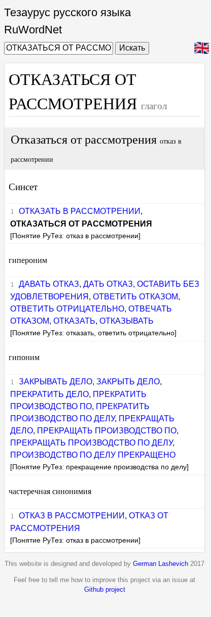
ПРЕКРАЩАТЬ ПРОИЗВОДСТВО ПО (107, 430)
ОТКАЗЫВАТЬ (126, 321)
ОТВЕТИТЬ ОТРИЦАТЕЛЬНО (67, 308)
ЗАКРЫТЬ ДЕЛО (128, 381)
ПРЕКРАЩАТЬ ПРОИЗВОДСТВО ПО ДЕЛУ (91, 442)
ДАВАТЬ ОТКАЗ (49, 284)
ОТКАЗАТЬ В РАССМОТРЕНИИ (79, 211)
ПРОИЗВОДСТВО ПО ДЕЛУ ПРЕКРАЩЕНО (92, 455)
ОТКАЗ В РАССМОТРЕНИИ (72, 515)
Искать (132, 47)
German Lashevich (160, 563)
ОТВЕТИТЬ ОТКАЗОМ (135, 296)
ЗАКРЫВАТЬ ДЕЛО (55, 381)
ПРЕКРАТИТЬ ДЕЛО (49, 394)
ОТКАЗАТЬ (74, 321)
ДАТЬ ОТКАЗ (108, 284)
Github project (104, 589)
